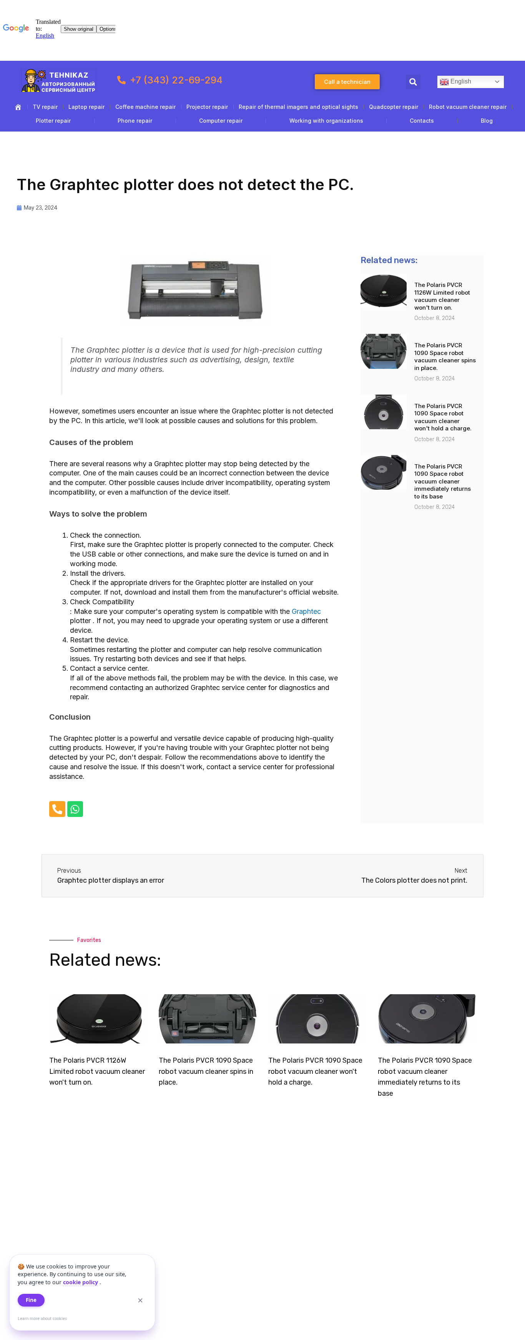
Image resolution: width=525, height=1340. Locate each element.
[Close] (140, 1300)
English (460, 81)
